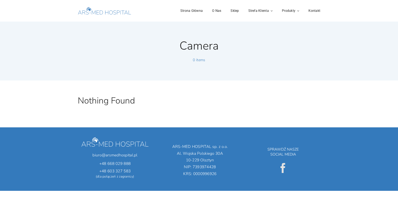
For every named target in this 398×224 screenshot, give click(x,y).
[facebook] (283, 168)
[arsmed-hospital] (104, 4)
